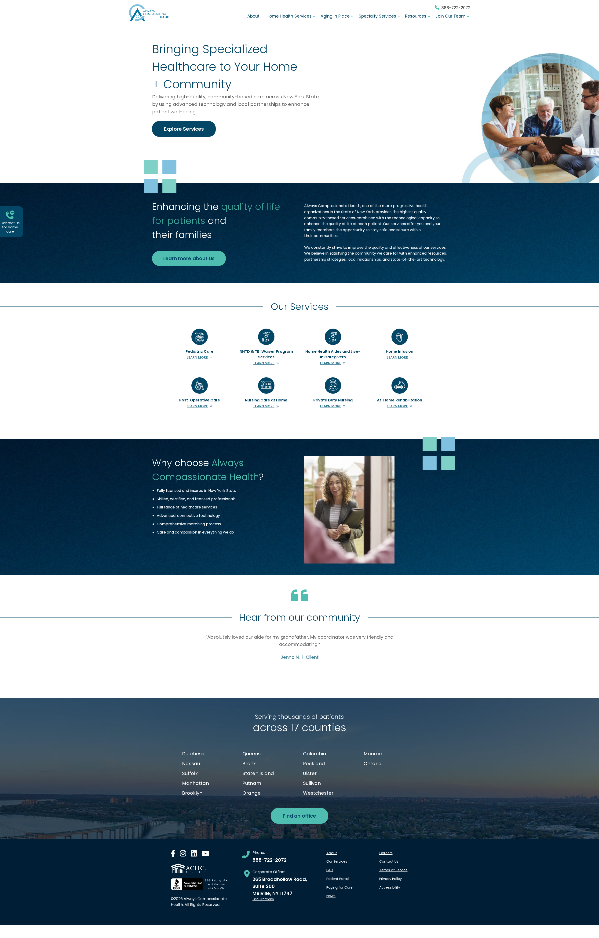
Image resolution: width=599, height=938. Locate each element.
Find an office (299, 815)
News (331, 896)
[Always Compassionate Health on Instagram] (183, 854)
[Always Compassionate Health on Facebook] (173, 854)
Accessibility (389, 887)
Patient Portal (337, 878)
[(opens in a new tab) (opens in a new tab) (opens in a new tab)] (199, 884)
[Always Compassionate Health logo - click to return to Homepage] (149, 12)
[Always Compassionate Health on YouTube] (205, 854)
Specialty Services (377, 16)
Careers (386, 853)
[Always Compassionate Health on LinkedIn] (194, 854)
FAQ (329, 870)
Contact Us (388, 861)
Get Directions (263, 899)
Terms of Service (393, 870)
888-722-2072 (455, 8)
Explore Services (184, 129)
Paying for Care (339, 887)
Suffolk (190, 773)
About (253, 16)
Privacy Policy (390, 878)
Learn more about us (189, 258)
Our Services (336, 861)
